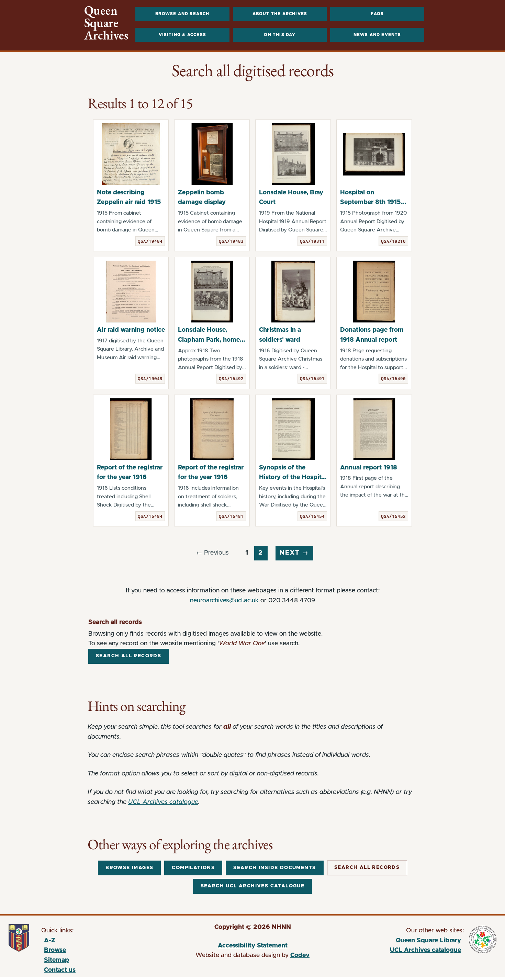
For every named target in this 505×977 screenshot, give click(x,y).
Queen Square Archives (106, 23)
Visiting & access (182, 35)
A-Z (49, 941)
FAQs (377, 14)
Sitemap (56, 960)
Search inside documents (274, 867)
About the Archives (279, 14)
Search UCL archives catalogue (253, 886)
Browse (55, 950)
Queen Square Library (399, 942)
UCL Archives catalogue (163, 802)
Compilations (193, 867)
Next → (294, 553)
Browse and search (182, 14)
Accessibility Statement (253, 946)
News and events (377, 35)
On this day (279, 35)
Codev (300, 955)
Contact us (60, 970)
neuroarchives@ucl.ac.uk (224, 601)
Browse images (129, 867)
